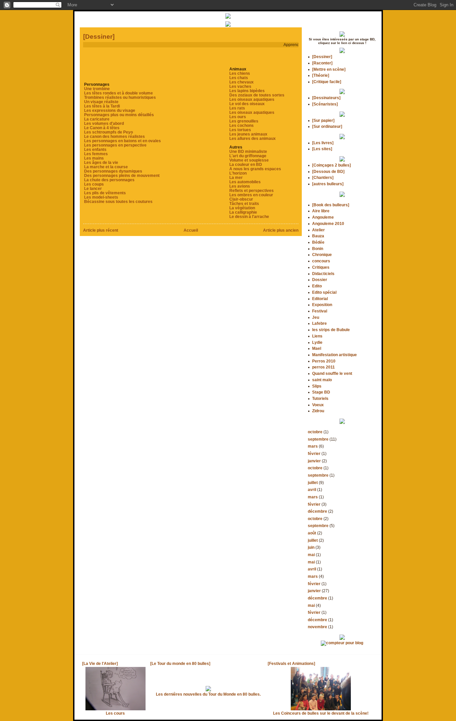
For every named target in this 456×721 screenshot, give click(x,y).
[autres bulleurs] (328, 184)
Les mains (94, 158)
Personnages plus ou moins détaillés (119, 114)
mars (313, 446)
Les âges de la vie (101, 162)
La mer (236, 177)
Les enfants (95, 149)
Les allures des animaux (252, 138)
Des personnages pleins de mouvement (122, 175)
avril (312, 489)
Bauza (318, 236)
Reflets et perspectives (251, 190)
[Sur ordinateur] (327, 126)
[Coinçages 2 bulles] (331, 165)
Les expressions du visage (109, 110)
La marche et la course (106, 167)
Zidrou (318, 411)
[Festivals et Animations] (291, 663)
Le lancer (93, 188)
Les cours (115, 713)
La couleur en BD (245, 164)
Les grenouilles (243, 121)
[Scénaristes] (325, 104)
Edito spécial (324, 292)
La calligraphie (243, 212)
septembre (318, 439)
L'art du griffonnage (247, 156)
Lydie (317, 342)
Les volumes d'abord (104, 123)
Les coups (94, 184)
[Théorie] (320, 75)
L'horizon (238, 173)
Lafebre (319, 323)
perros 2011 (323, 367)
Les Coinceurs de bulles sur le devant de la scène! (321, 713)
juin (311, 547)
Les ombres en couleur (251, 195)
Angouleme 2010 (328, 223)
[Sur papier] (323, 120)
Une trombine (97, 88)
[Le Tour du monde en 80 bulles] (180, 663)
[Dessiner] (99, 36)
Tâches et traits (244, 203)
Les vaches (240, 86)
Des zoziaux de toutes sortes (256, 95)
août (312, 533)
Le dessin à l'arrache (249, 216)
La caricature (96, 119)
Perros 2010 (323, 361)
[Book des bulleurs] (330, 205)
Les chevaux (241, 82)
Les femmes (96, 154)
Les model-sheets (101, 197)
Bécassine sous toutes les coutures (118, 201)
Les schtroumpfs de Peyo (108, 132)
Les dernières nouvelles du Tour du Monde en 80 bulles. (208, 694)
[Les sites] (322, 149)
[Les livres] (322, 143)
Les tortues (240, 130)
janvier (314, 461)
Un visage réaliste (101, 101)
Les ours (237, 116)
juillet (313, 482)
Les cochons (241, 125)
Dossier (319, 279)
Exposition (322, 304)
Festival (319, 311)
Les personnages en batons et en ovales (122, 141)
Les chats (238, 77)
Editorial (320, 298)
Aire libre (320, 211)
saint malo (322, 380)
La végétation (242, 208)
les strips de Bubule (331, 329)
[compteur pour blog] (342, 643)
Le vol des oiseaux (247, 103)
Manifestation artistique (334, 354)
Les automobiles (245, 182)
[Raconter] (322, 63)
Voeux (318, 405)
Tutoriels (320, 398)
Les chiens (239, 73)
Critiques (320, 267)
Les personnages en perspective (115, 145)
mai (311, 554)
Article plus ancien (280, 230)
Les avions (239, 186)
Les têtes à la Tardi (102, 106)
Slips (316, 386)
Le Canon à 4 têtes (102, 128)
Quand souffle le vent (332, 373)
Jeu (315, 317)
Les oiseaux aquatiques (251, 99)
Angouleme (323, 217)
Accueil (191, 230)
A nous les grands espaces (255, 169)
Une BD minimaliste (248, 151)
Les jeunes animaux (248, 134)
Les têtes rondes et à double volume (118, 93)
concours (321, 261)
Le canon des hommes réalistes (114, 136)
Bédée (318, 242)
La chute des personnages (109, 180)
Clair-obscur (241, 199)
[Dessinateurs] (326, 97)
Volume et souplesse (249, 160)
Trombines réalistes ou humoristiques (120, 97)
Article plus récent (100, 230)
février (314, 453)
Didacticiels (323, 273)
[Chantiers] (322, 177)
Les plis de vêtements (105, 193)
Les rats (237, 108)
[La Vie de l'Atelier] (100, 663)
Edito (317, 286)
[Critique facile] (326, 81)
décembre (317, 511)
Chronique (322, 254)
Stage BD (321, 392)
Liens (317, 336)
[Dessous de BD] (328, 171)
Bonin (317, 248)
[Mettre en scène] (329, 69)
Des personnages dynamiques (113, 171)
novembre (317, 627)
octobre (315, 432)
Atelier (318, 230)
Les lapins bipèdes (247, 90)
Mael (316, 348)
